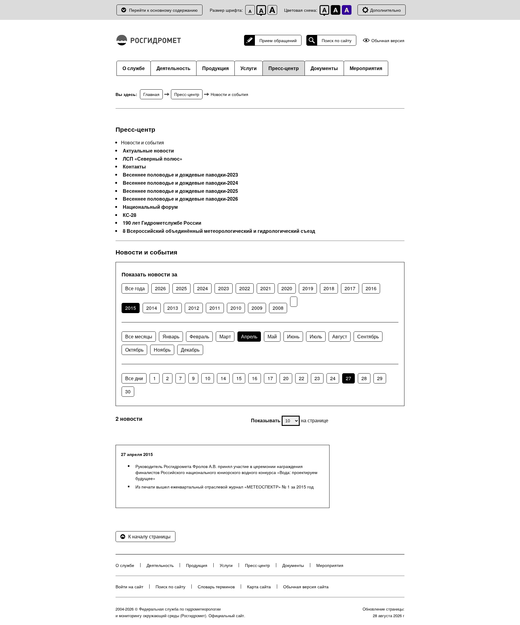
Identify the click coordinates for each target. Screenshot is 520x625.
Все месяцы (138, 336)
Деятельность (173, 68)
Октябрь (134, 349)
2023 (223, 288)
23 (317, 378)
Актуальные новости (148, 150)
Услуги (248, 68)
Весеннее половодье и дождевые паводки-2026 (180, 199)
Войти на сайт (129, 586)
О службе (133, 68)
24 (333, 378)
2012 (193, 307)
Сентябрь (368, 336)
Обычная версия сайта (306, 586)
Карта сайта (259, 586)
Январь (170, 336)
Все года (135, 288)
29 (379, 378)
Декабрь (190, 349)
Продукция (215, 68)
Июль (316, 336)
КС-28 (129, 215)
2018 (328, 288)
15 (239, 378)
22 (301, 378)
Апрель (249, 336)
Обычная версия (387, 40)
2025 (181, 288)
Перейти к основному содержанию (163, 10)
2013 (172, 307)
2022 (244, 288)
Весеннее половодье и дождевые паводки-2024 (180, 183)
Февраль (199, 336)
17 (270, 378)
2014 (151, 307)
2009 (257, 307)
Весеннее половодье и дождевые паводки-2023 (180, 174)
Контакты (134, 166)
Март (225, 336)
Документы (324, 68)
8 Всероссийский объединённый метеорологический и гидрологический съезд (219, 231)
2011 (214, 307)
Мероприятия (366, 68)
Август (339, 336)
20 (286, 378)
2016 (371, 288)
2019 (307, 288)
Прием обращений (278, 40)
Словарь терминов (216, 586)
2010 (236, 307)
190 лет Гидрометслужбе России (162, 223)
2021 (265, 288)
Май (272, 336)
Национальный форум (150, 207)
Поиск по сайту (336, 40)
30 (128, 391)
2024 (202, 288)
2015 (130, 307)
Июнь (293, 336)
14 (223, 378)
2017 (350, 288)
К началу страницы (149, 536)
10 (207, 378)
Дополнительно (385, 10)
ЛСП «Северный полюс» (152, 158)
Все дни (134, 378)
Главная (151, 94)
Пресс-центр (283, 68)
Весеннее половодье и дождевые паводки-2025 (180, 191)
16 (254, 378)
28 (364, 378)
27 (348, 378)
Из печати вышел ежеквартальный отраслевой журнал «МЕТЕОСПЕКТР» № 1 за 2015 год (224, 487)
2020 (286, 288)
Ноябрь (162, 349)
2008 (278, 307)
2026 (160, 288)
